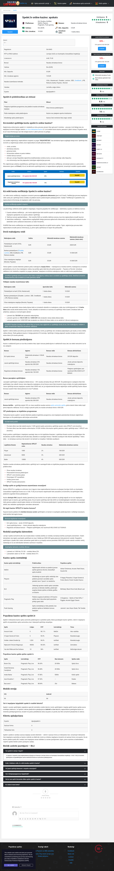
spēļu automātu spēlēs (58, 405)
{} (42, 818)
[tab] (45, 751)
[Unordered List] (32, 819)
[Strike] (27, 819)
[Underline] (25, 819)
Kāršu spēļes (103, 3)
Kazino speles (62, 3)
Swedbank (78, 80)
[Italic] (22, 819)
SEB (71, 863)
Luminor (6, 253)
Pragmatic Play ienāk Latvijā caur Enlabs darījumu (43, 855)
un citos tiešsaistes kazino (33, 129)
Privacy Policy (26, 865)
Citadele (20, 250)
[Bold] (20, 819)
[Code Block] (37, 819)
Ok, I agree (11, 865)
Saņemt (10, 32)
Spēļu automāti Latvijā (41, 3)
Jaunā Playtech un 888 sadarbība (43, 851)
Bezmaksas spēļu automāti (81, 3)
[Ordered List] (30, 819)
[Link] (40, 819)
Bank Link (71, 854)
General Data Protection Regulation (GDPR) (16, 860)
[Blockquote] (35, 819)
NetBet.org (23, 3)
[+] (45, 818)
